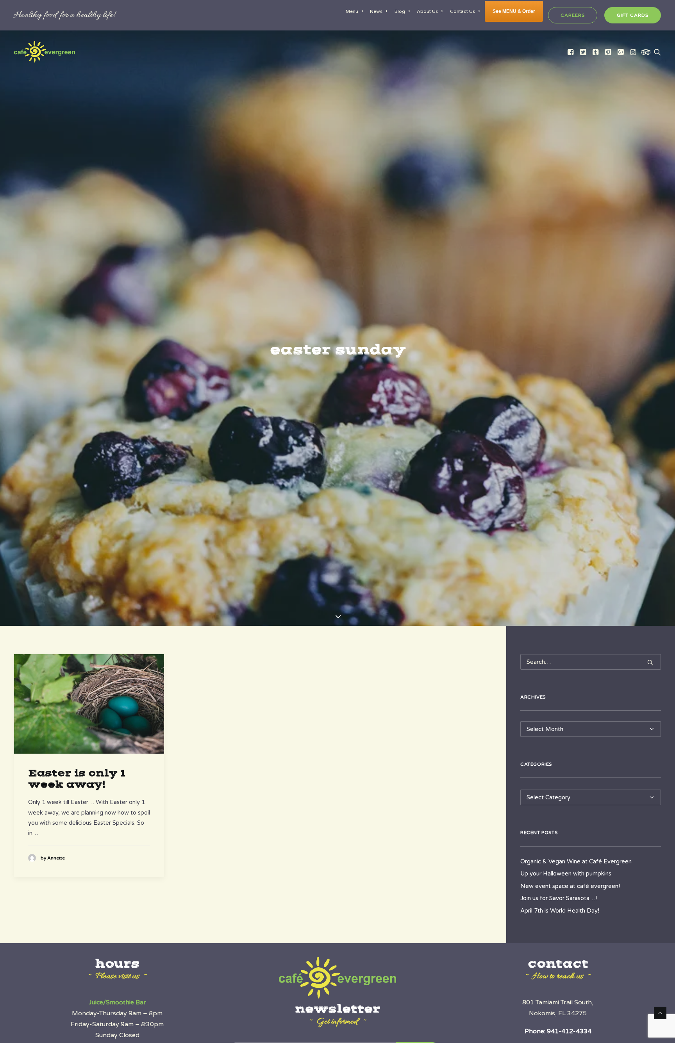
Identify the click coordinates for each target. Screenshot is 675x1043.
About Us (427, 11)
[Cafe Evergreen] (44, 51)
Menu (352, 11)
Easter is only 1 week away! (76, 778)
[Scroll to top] (660, 1012)
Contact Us (462, 11)
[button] (571, 51)
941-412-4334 (569, 1031)
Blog (400, 11)
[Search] (590, 662)
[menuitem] (356, 11)
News (376, 11)
